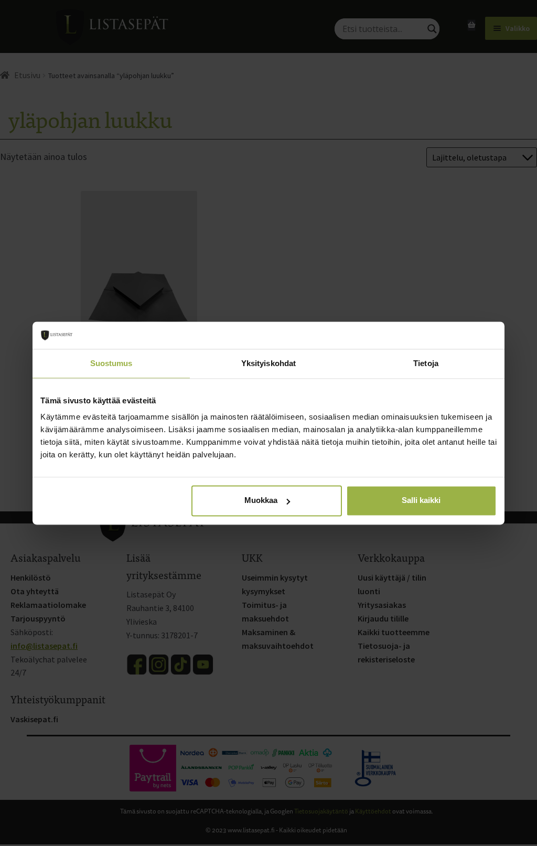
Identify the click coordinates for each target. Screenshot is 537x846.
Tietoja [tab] (425, 363)
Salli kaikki (421, 500)
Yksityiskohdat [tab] (268, 363)
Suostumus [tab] (111, 363)
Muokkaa (260, 500)
